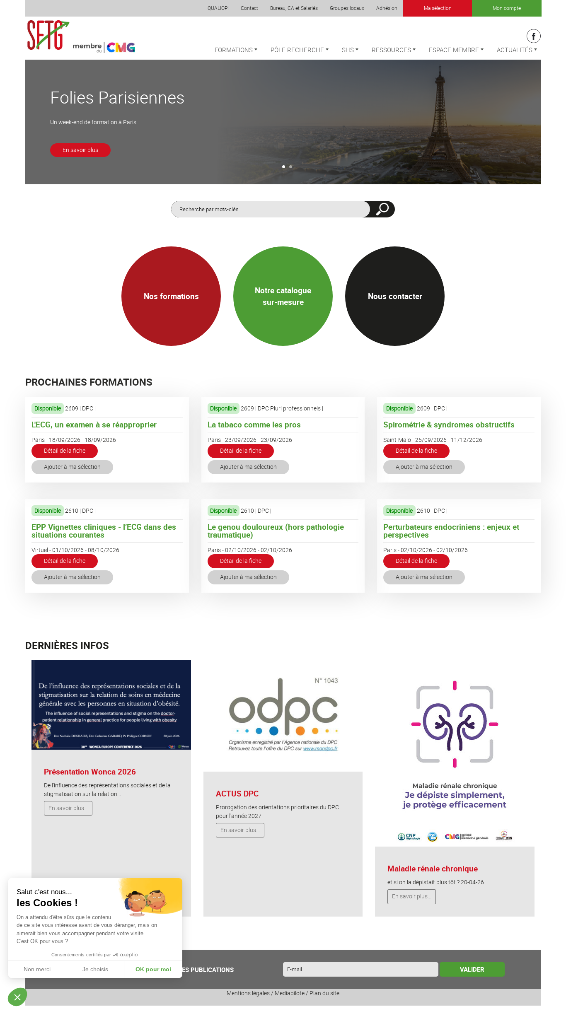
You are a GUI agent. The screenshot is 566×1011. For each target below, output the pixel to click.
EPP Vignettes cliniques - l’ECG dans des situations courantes (103, 530)
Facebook (533, 36)
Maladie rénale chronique (432, 868)
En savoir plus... (68, 808)
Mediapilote (290, 993)
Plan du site (324, 993)
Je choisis (95, 969)
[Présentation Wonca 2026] (111, 704)
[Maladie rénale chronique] (454, 753)
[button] (17, 997)
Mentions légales (248, 993)
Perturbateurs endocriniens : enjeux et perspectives (451, 530)
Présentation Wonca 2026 (90, 771)
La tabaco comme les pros (254, 424)
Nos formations (171, 296)
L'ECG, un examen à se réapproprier (94, 424)
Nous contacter (395, 296)
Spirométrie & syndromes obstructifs (449, 424)
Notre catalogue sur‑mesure (283, 296)
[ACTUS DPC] (283, 715)
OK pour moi (153, 969)
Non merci (37, 969)
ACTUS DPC (237, 793)
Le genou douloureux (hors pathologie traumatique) (276, 530)
